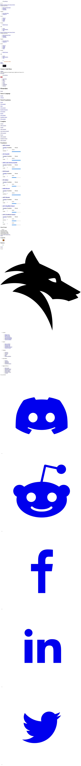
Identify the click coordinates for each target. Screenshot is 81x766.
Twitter (4, 19)
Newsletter (4, 9)
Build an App (7, 334)
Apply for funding (8, 339)
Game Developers (8, 363)
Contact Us (5, 14)
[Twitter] (42, 764)
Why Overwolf (7, 336)
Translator (5, 147)
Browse (1, 4)
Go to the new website (7, 61)
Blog (6, 355)
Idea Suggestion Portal (6, 7)
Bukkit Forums (5, 24)
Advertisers (7, 361)
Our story (6, 353)
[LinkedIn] (42, 686)
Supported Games (8, 369)
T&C (3, 30)
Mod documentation (8, 338)
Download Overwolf (8, 346)
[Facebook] (42, 609)
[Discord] (42, 453)
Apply (4, 28)
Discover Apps (7, 344)
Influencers (7, 362)
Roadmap (4, 8)
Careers (6, 354)
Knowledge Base (6, 13)
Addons (1, 71)
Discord (4, 18)
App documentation (8, 337)
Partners (6, 360)
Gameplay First (7, 345)
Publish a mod (7, 335)
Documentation (5, 29)
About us (6, 352)
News (4, 21)
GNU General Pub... (7, 234)
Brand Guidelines (8, 356)
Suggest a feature (8, 347)
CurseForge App (6, 4)
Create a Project (12, 4)
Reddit (4, 20)
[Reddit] (42, 531)
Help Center (7, 368)
